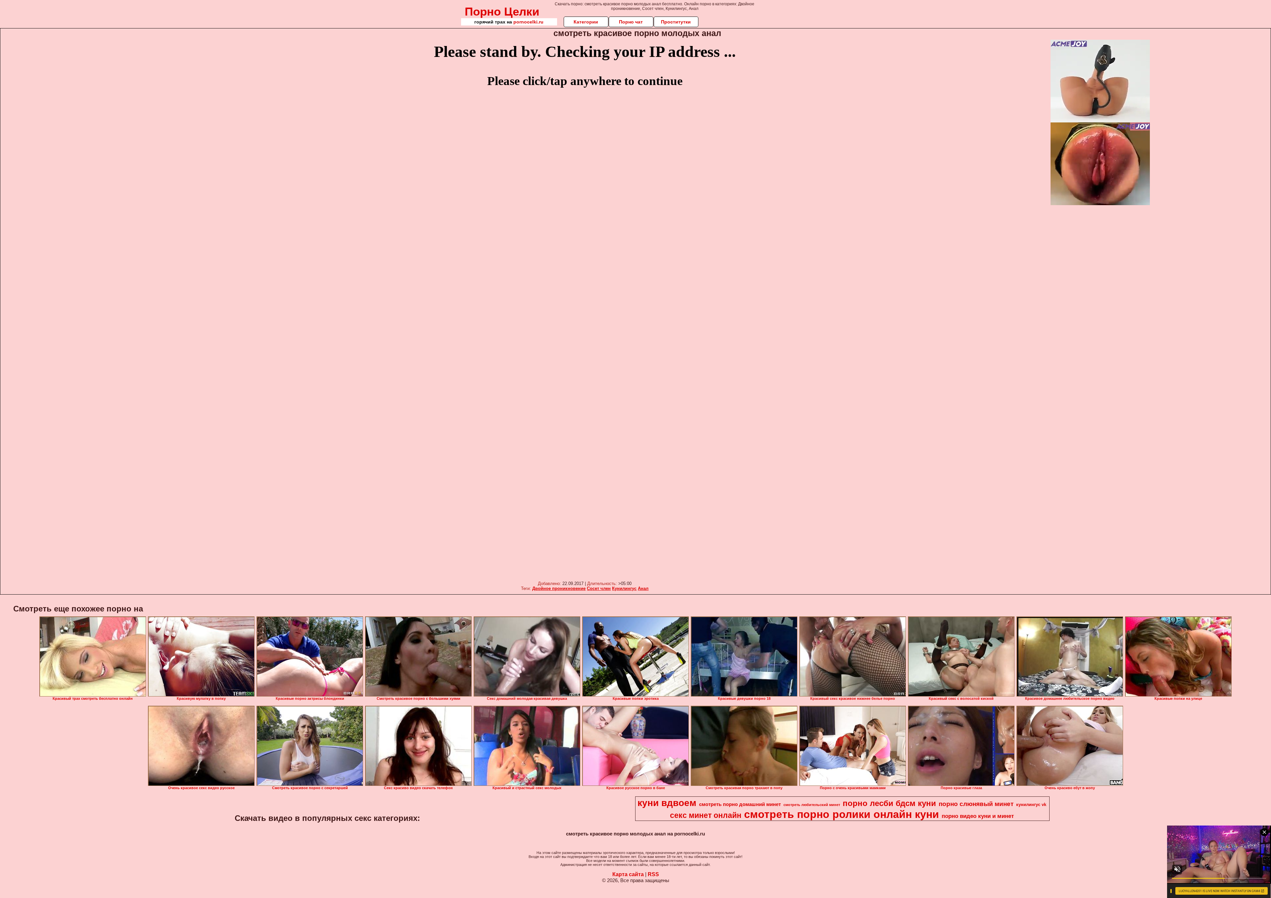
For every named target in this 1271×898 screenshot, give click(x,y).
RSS (653, 874)
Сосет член (599, 588)
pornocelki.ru (528, 21)
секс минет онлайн (705, 815)
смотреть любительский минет (811, 805)
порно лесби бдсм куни (889, 803)
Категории (586, 21)
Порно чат (631, 21)
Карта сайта (628, 874)
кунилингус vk (1031, 804)
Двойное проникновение (559, 588)
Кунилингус (624, 588)
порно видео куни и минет (978, 816)
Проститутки (676, 21)
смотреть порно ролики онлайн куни (841, 814)
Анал (643, 588)
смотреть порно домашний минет (740, 804)
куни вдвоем (666, 803)
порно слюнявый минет (976, 803)
